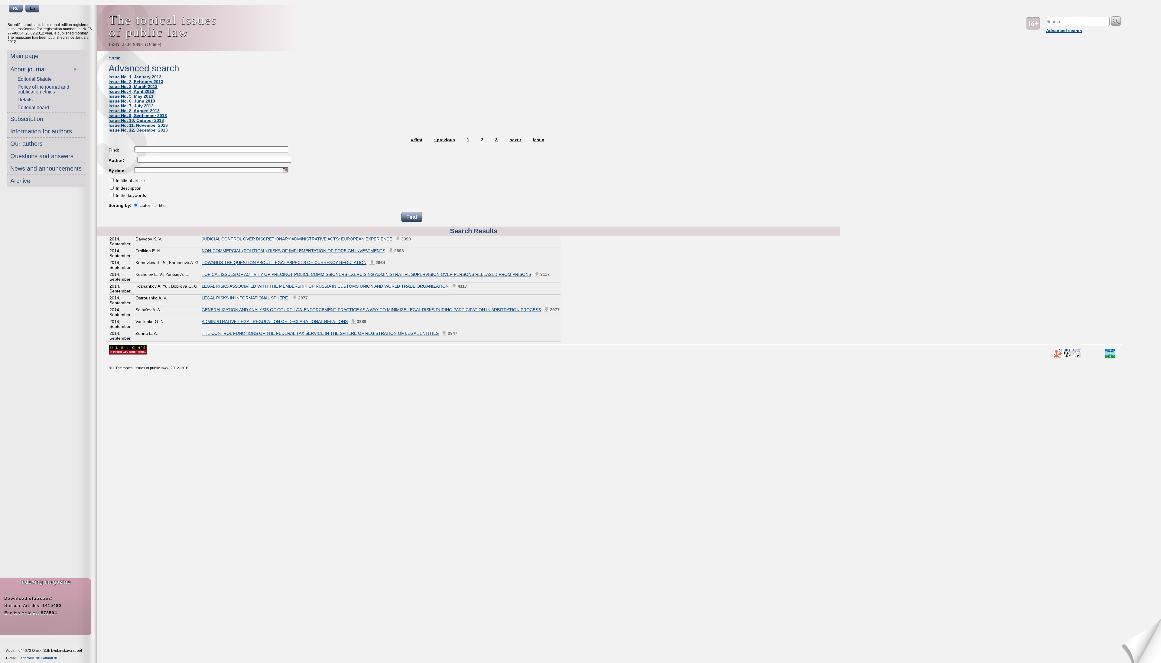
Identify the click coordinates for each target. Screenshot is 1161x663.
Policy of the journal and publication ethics (43, 89)
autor (144, 205)
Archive (20, 181)
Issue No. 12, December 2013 (138, 130)
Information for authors (41, 131)
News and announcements (46, 168)
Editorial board (33, 107)
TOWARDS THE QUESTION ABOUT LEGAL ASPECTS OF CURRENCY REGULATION (284, 262)
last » (538, 139)
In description (128, 188)
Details (25, 99)
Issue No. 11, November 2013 (138, 125)
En (32, 8)
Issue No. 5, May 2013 (131, 96)
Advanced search (1064, 30)
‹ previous (444, 139)
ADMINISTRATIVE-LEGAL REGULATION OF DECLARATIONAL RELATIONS (275, 321)
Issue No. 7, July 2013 (131, 105)
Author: (116, 160)
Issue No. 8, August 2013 (134, 110)
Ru (15, 8)
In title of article (130, 180)
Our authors (26, 143)
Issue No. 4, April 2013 (131, 91)
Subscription (26, 119)
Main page (24, 56)
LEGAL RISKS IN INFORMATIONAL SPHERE (245, 298)
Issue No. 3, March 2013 (133, 86)
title (162, 205)
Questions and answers (41, 156)
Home (114, 57)
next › (515, 139)
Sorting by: (121, 205)
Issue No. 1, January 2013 (135, 76)
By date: (117, 170)
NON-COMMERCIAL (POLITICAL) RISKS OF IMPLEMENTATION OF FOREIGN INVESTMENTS (293, 250)
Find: (114, 150)
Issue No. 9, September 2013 (138, 115)
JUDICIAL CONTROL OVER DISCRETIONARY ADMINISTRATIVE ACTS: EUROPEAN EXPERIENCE (297, 239)
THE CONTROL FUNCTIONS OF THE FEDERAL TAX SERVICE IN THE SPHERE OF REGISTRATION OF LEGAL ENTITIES (320, 333)
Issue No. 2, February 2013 (136, 81)
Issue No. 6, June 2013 (132, 101)
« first (416, 139)
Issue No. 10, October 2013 (136, 120)
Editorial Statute (35, 79)
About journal (28, 69)
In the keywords (130, 195)
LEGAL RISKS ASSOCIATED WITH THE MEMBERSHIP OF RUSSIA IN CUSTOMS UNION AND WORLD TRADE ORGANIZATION (325, 286)
